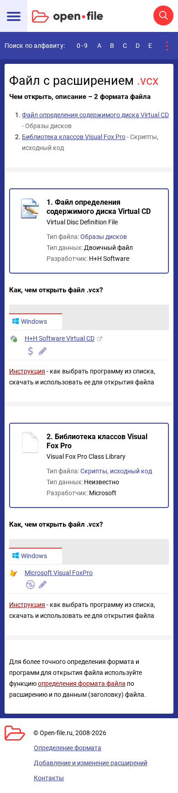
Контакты (49, 778)
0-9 (83, 45)
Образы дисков (103, 236)
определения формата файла (82, 683)
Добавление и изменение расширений (90, 763)
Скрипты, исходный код (116, 471)
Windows (34, 321)
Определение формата (67, 748)
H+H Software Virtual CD (59, 338)
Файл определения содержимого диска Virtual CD (95, 115)
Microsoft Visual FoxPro (59, 572)
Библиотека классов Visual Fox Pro (74, 136)
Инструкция (27, 371)
